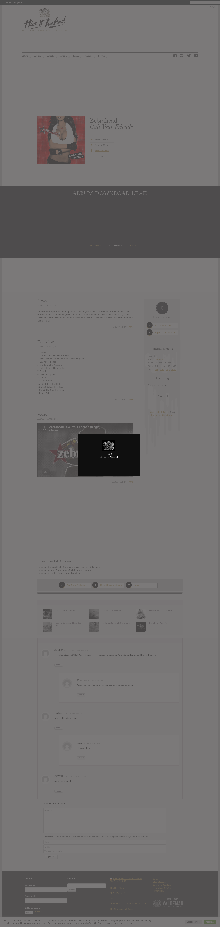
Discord (114, 457)
